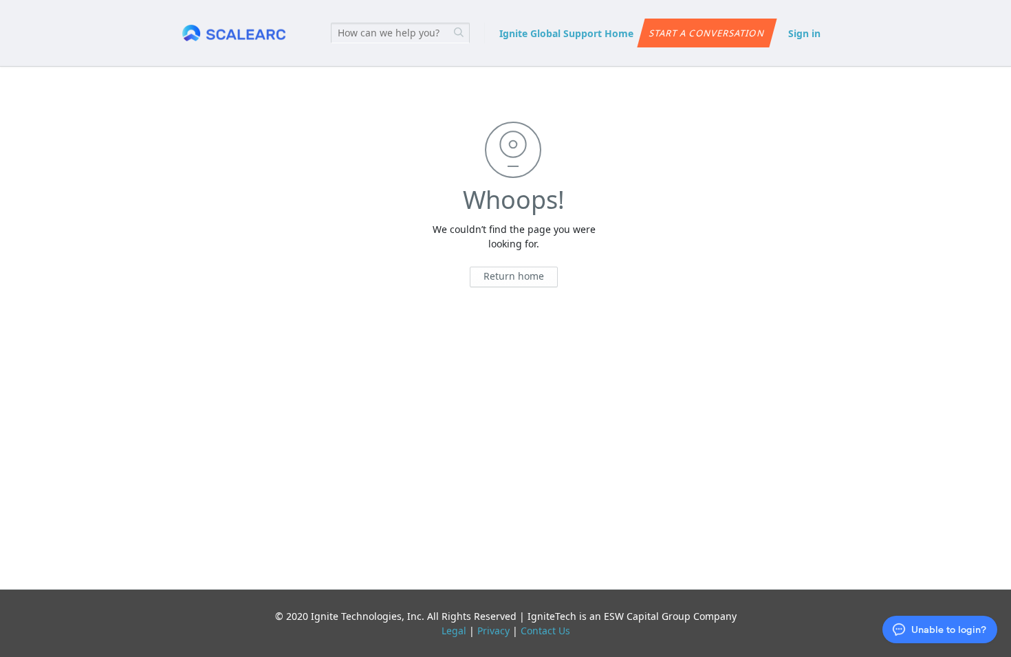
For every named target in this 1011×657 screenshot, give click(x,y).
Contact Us (545, 630)
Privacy (493, 630)
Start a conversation (706, 33)
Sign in (804, 33)
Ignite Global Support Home (566, 33)
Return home (513, 275)
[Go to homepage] (233, 33)
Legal (454, 630)
